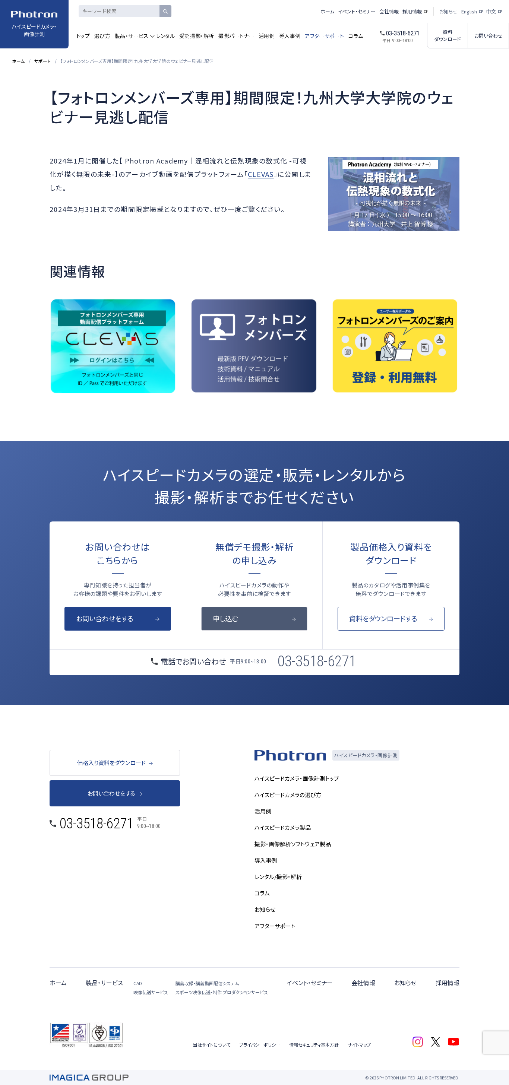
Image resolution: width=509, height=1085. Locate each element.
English (469, 11)
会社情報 (389, 11)
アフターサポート (324, 35)
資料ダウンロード (447, 35)
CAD (137, 983)
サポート (42, 61)
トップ (83, 35)
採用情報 (412, 11)
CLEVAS (261, 174)
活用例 (267, 35)
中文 (491, 11)
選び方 (102, 35)
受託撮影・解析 (196, 35)
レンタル (165, 35)
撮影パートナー (236, 35)
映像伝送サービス (150, 992)
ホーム (327, 11)
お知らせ (448, 11)
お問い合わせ (488, 35)
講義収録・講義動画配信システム (207, 983)
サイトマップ (359, 1044)
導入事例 (289, 35)
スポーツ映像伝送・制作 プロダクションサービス (222, 992)
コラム (355, 35)
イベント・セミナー (357, 11)
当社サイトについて (211, 1044)
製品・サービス (131, 35)
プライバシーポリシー (259, 1044)
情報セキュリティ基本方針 (314, 1044)
